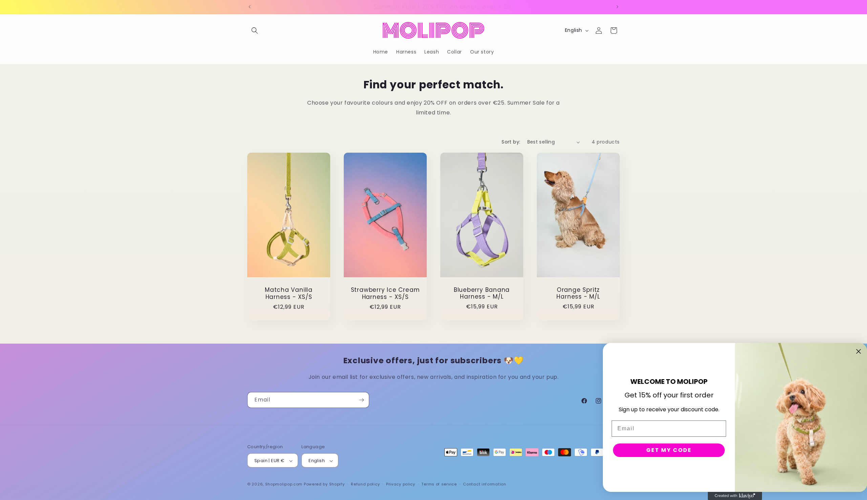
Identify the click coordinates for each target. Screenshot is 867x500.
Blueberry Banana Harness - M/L (482, 293)
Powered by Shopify (324, 484)
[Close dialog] (858, 351)
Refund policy (365, 484)
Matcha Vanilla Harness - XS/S (289, 294)
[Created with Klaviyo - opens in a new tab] (735, 496)
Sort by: (511, 141)
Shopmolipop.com (284, 484)
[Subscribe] (361, 400)
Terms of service (439, 484)
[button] (254, 30)
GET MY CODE (669, 450)
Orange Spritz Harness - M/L (578, 293)
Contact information (484, 484)
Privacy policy (400, 484)
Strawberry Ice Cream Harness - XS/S (385, 294)
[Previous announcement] (249, 6)
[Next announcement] (617, 6)
